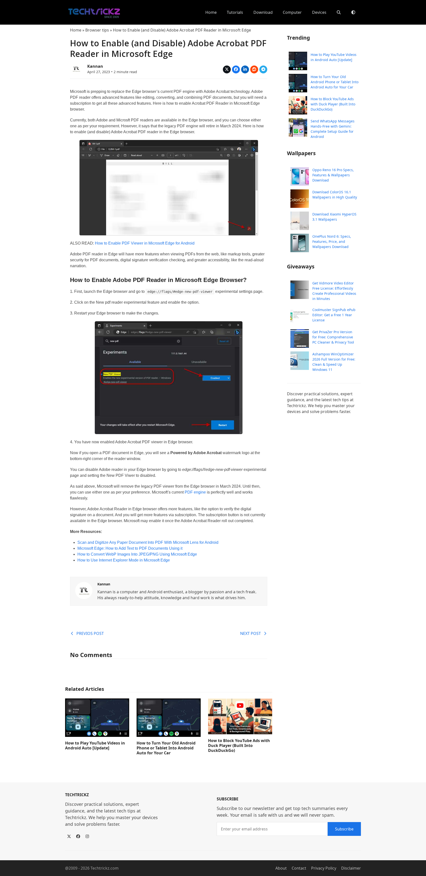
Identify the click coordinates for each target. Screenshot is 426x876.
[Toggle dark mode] (353, 12)
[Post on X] (227, 69)
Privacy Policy (323, 868)
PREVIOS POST (90, 633)
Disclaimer (351, 868)
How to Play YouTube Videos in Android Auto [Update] (95, 745)
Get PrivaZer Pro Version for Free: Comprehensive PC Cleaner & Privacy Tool (333, 337)
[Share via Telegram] (263, 69)
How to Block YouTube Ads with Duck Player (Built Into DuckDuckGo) (239, 745)
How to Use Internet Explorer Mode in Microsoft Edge (123, 560)
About (281, 868)
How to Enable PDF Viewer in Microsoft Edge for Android (145, 243)
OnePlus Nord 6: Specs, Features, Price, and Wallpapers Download (331, 241)
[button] (339, 12)
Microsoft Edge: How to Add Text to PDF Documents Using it (129, 548)
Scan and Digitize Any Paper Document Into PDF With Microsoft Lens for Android (147, 542)
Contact (299, 868)
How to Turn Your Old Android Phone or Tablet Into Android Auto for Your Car (166, 748)
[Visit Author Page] (83, 590)
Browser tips (97, 30)
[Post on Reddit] (254, 69)
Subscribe (344, 829)
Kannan (95, 66)
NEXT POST (250, 633)
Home (75, 30)
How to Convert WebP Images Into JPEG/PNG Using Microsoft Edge (137, 554)
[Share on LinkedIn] (245, 69)
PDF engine (195, 492)
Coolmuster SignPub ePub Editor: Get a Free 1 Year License (333, 314)
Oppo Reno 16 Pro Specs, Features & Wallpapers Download (333, 174)
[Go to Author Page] (76, 68)
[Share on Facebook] (236, 69)
